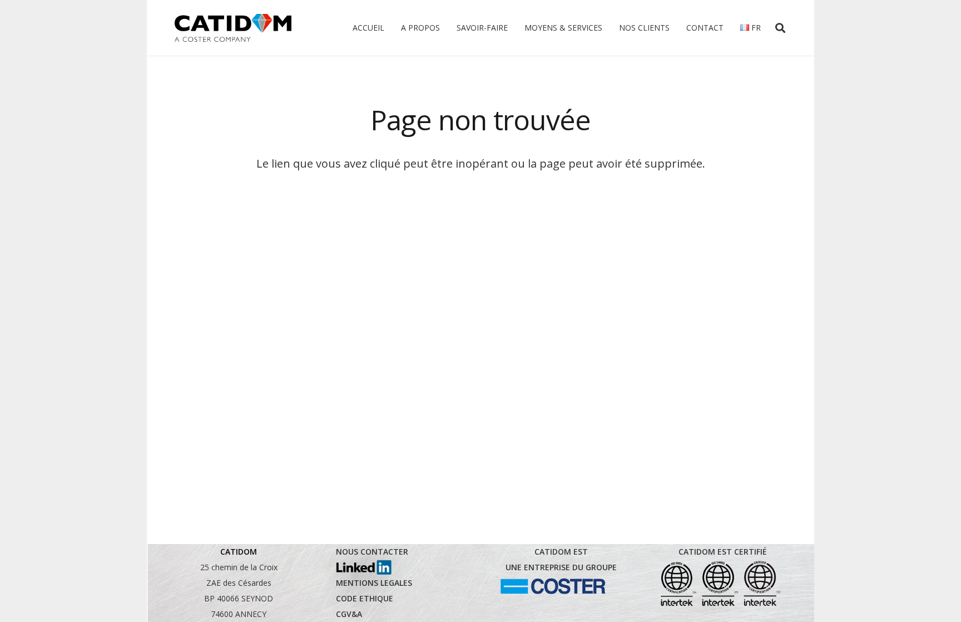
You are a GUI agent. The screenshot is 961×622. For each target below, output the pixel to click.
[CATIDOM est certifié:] (719, 584)
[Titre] (233, 28)
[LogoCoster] (552, 586)
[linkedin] (364, 567)
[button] (780, 27)
